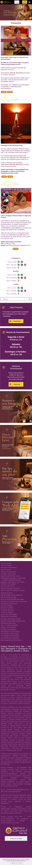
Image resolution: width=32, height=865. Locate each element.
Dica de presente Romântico (11, 640)
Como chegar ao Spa (8, 597)
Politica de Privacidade (9, 616)
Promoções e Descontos (10, 634)
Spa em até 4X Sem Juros (10, 576)
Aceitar (20, 862)
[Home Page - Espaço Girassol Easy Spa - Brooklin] (7, 2)
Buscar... (5, 299)
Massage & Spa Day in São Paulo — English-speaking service (13, 579)
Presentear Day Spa (8, 623)
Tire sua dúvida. (6, 606)
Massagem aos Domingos (10, 631)
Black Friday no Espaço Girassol (12, 590)
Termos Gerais (6, 565)
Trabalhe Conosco (7, 610)
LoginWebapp (25, 2)
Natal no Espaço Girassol (10, 588)
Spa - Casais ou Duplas (9, 625)
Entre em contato (7, 608)
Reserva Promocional (8, 567)
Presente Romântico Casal (10, 619)
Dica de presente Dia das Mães (12, 599)
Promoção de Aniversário (10, 636)
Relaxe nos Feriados (8, 627)
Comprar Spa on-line (8, 574)
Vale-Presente (6, 569)
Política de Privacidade (21, 860)
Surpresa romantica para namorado (14, 601)
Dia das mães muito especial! (11, 595)
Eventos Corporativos (8, 629)
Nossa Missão (6, 563)
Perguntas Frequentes (9, 603)
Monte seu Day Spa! (8, 572)
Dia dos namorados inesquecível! (13, 621)
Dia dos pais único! (8, 586)
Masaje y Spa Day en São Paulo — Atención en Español (14, 583)
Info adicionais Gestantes (10, 638)
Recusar (13, 862)
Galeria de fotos (6, 593)
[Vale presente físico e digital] (16, 557)
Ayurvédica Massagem (9, 614)
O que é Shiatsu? (7, 612)
